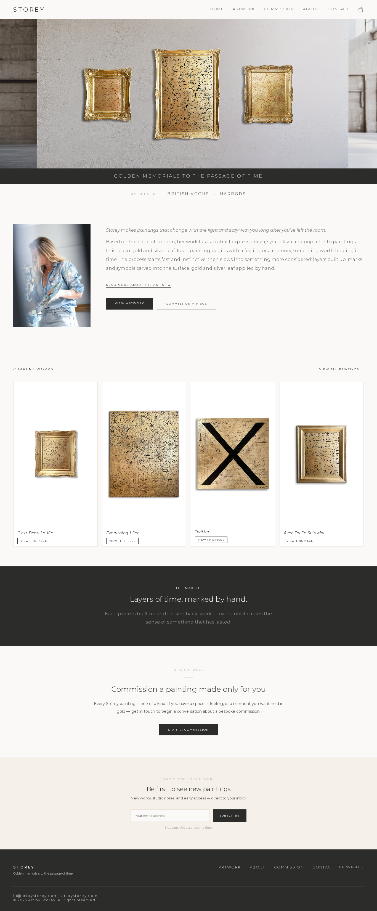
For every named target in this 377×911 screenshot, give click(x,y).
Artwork (244, 9)
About (311, 9)
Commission (279, 9)
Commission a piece (186, 303)
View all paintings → (341, 369)
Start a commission (188, 730)
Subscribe (229, 815)
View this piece (211, 539)
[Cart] (361, 10)
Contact (338, 9)
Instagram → (351, 866)
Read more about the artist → (138, 285)
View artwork (129, 303)
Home (217, 9)
